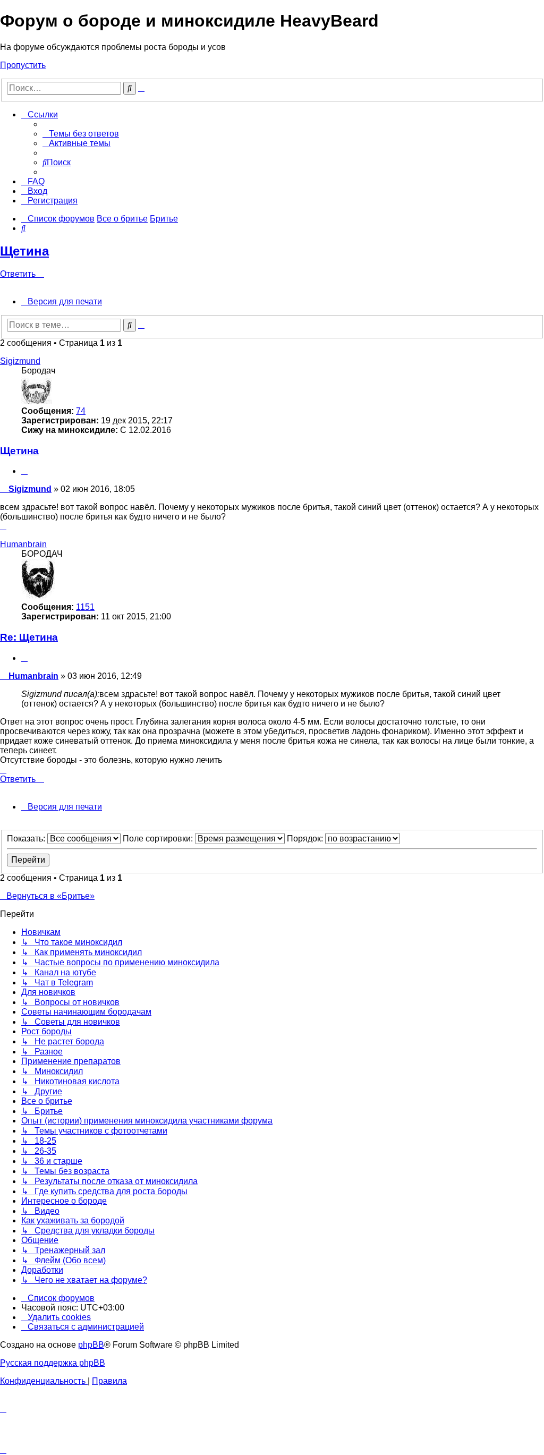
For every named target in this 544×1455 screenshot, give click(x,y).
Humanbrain (23, 544)
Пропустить (23, 65)
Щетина (24, 251)
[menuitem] (80, 133)
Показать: (27, 838)
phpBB (91, 1344)
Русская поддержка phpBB (52, 1362)
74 (81, 410)
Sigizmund (20, 360)
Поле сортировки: (159, 838)
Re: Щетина (29, 637)
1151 (85, 606)
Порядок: (306, 838)
